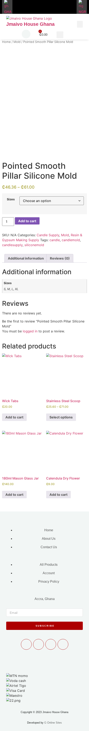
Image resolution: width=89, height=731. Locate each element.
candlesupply (12, 245)
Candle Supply (48, 235)
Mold (16, 42)
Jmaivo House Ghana (30, 24)
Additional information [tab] (26, 258)
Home (6, 42)
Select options (61, 417)
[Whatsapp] (26, 644)
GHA (8, 12)
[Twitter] (50, 644)
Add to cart (27, 221)
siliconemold (34, 245)
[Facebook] (38, 644)
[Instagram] (63, 644)
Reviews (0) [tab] (60, 258)
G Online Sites (53, 722)
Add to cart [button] (14, 417)
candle (54, 240)
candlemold (71, 240)
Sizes (11, 199)
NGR (82, 12)
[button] (80, 24)
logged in (30, 331)
